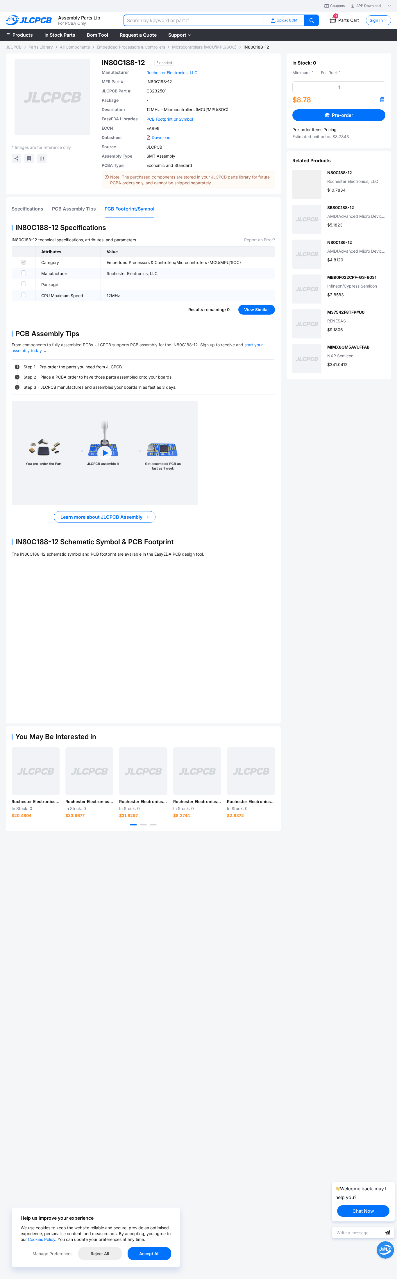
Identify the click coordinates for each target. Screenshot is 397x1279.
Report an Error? (259, 239)
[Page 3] (153, 824)
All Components (75, 46)
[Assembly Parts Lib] (29, 20)
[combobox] (193, 20)
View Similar (256, 309)
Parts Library (40, 46)
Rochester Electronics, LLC (171, 72)
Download (161, 137)
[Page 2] (143, 824)
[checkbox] (23, 262)
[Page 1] (133, 824)
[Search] (311, 20)
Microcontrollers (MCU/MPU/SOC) (204, 46)
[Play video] (104, 453)
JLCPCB (14, 46)
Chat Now (363, 1211)
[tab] (27, 209)
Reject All (100, 1253)
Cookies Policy (41, 1239)
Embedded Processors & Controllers (131, 46)
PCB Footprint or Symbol (169, 119)
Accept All (149, 1253)
